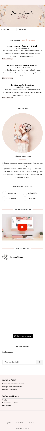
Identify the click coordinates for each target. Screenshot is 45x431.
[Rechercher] (39, 362)
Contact (5, 400)
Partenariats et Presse (10, 403)
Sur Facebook (7, 352)
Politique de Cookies (9, 389)
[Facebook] (19, 2)
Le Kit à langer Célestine (22, 85)
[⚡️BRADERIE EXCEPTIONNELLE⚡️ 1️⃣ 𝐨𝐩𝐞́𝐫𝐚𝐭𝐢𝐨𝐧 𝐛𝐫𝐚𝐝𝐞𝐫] (8, 297)
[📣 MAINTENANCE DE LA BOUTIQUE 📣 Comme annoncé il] (22, 274)
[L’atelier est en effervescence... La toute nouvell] (22, 321)
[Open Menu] (8, 29)
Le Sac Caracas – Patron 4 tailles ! (22, 65)
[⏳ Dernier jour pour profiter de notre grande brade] (36, 274)
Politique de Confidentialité (12, 387)
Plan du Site (6, 406)
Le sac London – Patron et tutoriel (22, 46)
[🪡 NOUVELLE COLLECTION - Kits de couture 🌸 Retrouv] (36, 297)
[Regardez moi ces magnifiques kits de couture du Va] (8, 274)
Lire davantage (7, 59)
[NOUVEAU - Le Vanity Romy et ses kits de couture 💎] (8, 321)
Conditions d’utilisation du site (13, 384)
